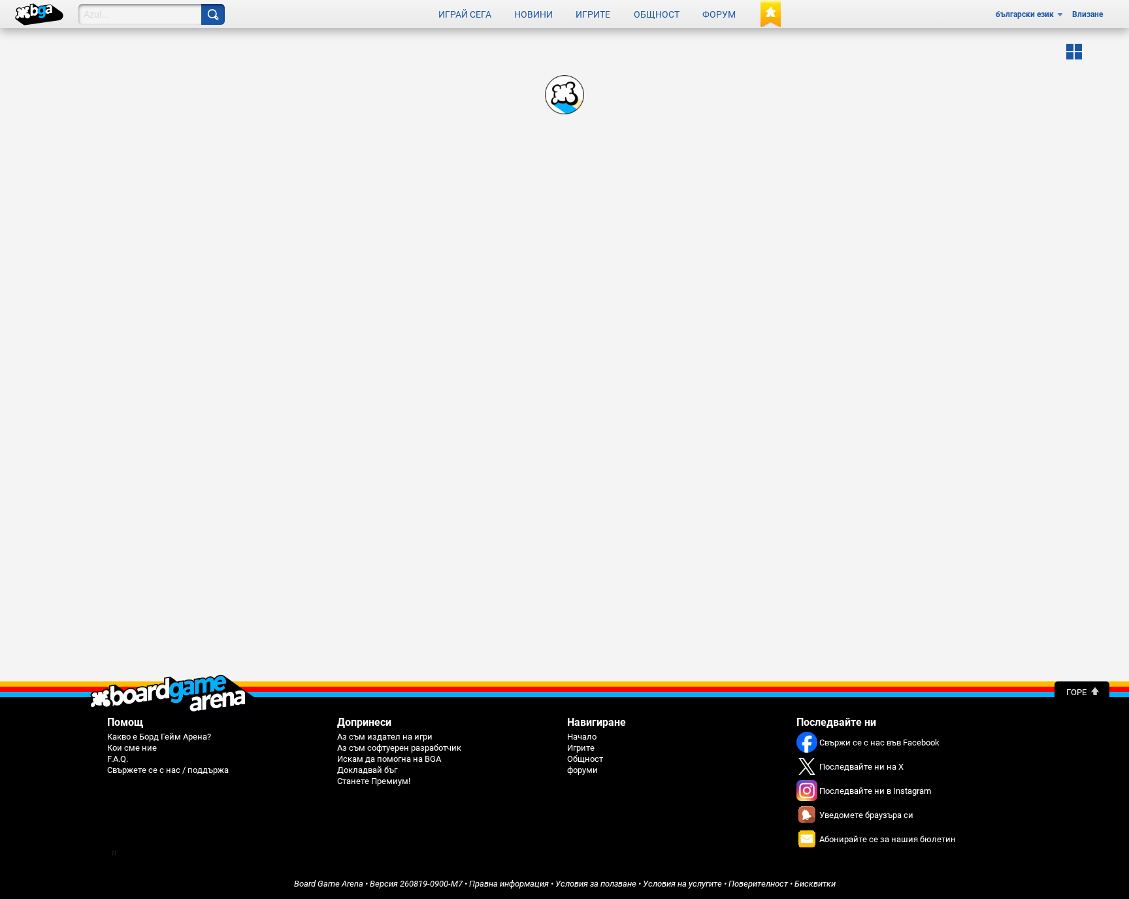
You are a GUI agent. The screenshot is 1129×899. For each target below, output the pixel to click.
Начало (582, 737)
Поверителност (758, 884)
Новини (533, 14)
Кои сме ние (132, 748)
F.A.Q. (117, 759)
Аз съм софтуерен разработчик (399, 748)
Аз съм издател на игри (385, 737)
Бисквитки (815, 884)
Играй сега (464, 14)
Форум (719, 14)
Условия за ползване (595, 884)
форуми (582, 770)
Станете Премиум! (373, 781)
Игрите (593, 14)
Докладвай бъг (367, 770)
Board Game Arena (328, 884)
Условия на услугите (682, 884)
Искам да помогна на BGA (389, 759)
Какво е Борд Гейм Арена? (159, 737)
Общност (656, 14)
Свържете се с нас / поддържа (168, 770)
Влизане (1087, 14)
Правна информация (509, 884)
